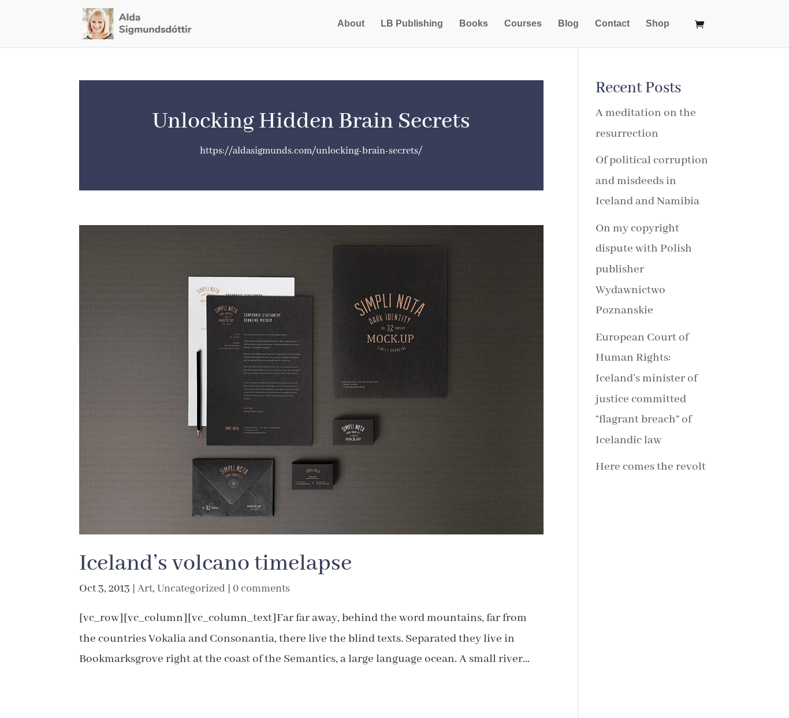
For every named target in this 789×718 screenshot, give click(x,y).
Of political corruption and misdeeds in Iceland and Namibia (652, 180)
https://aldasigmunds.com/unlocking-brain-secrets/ (311, 151)
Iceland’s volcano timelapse (215, 563)
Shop (657, 24)
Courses (523, 24)
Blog (568, 24)
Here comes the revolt (651, 466)
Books (473, 24)
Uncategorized (191, 589)
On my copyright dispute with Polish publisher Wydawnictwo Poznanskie (644, 269)
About (350, 24)
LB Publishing (412, 24)
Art (144, 589)
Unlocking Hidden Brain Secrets (311, 121)
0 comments (261, 589)
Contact (612, 24)
